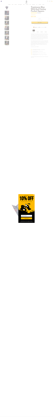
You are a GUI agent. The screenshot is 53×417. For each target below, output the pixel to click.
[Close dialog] (33, 194)
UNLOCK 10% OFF (26, 218)
